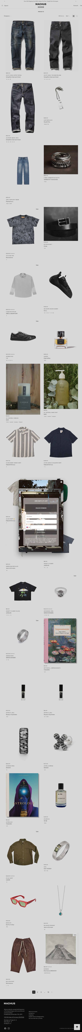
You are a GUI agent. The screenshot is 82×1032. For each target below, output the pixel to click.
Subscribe (41, 532)
